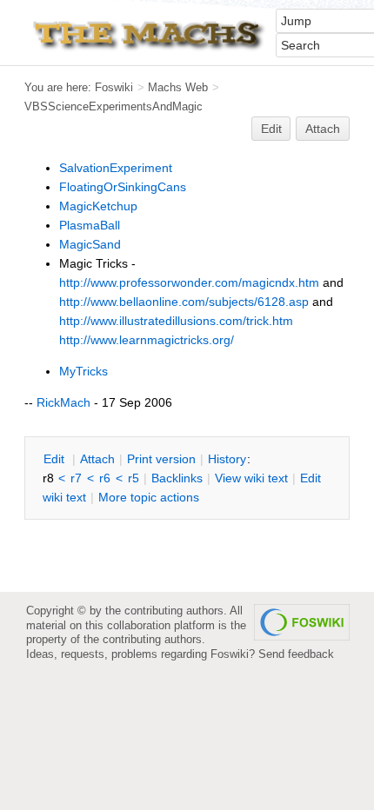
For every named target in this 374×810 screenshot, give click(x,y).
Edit (271, 129)
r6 (104, 478)
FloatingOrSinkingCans (122, 187)
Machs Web (178, 87)
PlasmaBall (89, 225)
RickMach (63, 402)
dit (55, 459)
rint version (161, 459)
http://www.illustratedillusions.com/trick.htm (176, 321)
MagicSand (90, 244)
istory (227, 459)
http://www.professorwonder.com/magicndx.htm (189, 282)
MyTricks (83, 371)
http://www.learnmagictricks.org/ (146, 340)
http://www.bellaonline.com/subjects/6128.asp (184, 302)
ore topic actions (148, 497)
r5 (133, 478)
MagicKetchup (98, 206)
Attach (322, 129)
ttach (97, 459)
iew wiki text (251, 478)
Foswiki (114, 87)
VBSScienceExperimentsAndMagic (113, 106)
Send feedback (296, 654)
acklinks (177, 478)
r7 (76, 478)
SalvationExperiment (115, 168)
